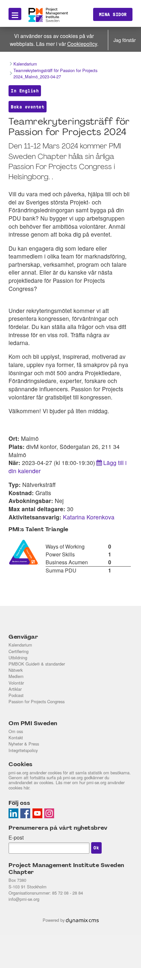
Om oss (16, 731)
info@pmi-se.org (24, 899)
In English (25, 90)
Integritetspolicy (23, 750)
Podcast (16, 695)
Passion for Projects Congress (37, 701)
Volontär (16, 683)
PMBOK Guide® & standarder (37, 664)
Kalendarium (20, 645)
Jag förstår (124, 39)
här (26, 787)
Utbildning (18, 657)
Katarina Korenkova (88, 517)
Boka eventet (27, 106)
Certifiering (19, 651)
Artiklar (15, 689)
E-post (16, 837)
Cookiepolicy (82, 43)
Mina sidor (113, 14)
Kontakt (16, 737)
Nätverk (16, 670)
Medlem (16, 676)
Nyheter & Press (24, 744)
